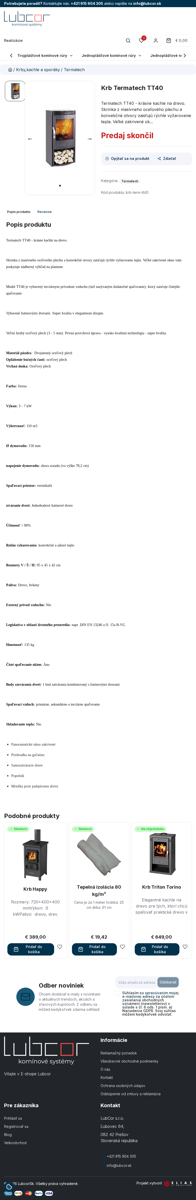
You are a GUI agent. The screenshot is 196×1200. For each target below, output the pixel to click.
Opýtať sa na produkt (130, 158)
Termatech (74, 69)
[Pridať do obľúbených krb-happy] (59, 946)
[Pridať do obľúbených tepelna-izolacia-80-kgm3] (122, 946)
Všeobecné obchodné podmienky (129, 1061)
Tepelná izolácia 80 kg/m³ (99, 890)
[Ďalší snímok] (90, 139)
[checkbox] (117, 992)
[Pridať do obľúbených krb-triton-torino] (185, 946)
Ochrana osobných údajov (123, 1085)
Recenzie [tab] (45, 212)
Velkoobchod (15, 1143)
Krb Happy (35, 889)
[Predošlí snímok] (30, 139)
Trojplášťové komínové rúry (42, 55)
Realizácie (13, 40)
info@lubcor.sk (147, 3)
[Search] (128, 40)
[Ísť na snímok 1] (15, 91)
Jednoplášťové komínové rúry (109, 55)
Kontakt (107, 1077)
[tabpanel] (98, 509)
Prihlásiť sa (13, 1118)
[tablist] (30, 211)
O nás (105, 1069)
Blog (8, 1134)
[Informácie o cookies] (9, 1187)
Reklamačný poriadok (119, 1053)
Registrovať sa (16, 1126)
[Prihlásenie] (156, 40)
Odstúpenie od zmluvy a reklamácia (131, 1094)
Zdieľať (169, 158)
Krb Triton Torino (161, 887)
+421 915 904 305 (87, 3)
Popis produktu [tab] (18, 212)
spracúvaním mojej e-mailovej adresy (150, 995)
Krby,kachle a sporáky (38, 69)
